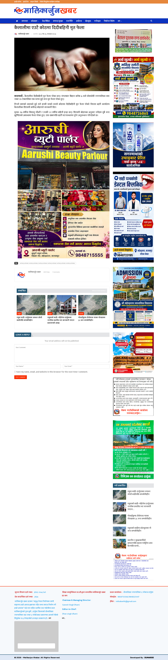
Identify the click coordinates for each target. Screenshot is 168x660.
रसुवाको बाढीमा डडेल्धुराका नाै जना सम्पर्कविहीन (139, 529)
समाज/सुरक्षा (58, 21)
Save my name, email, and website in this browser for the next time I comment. (52, 371)
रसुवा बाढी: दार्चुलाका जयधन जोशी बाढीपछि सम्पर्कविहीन (139, 493)
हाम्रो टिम (26, 1)
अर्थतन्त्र (79, 21)
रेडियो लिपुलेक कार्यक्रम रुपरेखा (50, 1)
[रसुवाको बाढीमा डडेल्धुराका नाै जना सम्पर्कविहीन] (119, 531)
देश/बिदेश (46, 21)
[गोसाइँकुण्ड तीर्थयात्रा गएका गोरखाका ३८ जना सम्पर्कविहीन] (92, 305)
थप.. (63, 618)
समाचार (25, 21)
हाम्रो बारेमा (17, 1)
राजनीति (69, 21)
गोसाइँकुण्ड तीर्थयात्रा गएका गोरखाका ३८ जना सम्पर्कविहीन (140, 517)
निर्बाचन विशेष (109, 21)
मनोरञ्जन (97, 21)
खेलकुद (88, 21)
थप (119, 21)
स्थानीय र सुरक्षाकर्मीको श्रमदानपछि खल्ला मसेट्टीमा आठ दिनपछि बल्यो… (140, 543)
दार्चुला (19, 313)
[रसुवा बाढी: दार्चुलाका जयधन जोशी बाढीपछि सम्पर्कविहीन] (31, 305)
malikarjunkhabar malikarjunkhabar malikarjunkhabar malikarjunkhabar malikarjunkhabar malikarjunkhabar (47, 263)
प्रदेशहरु (34, 21)
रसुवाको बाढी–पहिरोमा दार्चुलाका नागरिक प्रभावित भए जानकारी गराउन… (141, 506)
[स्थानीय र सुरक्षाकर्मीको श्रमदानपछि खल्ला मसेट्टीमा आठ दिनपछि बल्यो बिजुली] (119, 543)
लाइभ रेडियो (34, 1)
